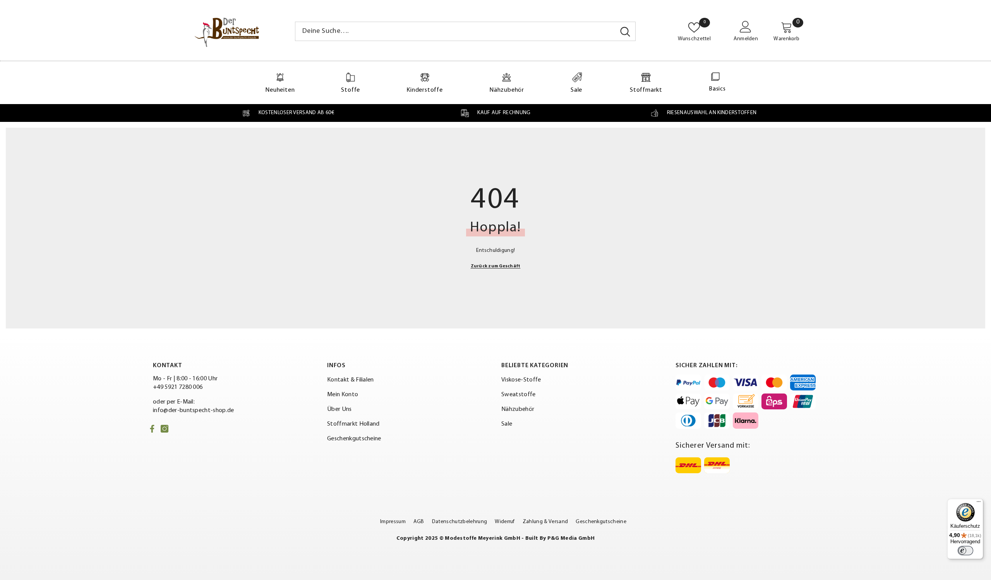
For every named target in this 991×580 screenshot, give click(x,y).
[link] (287, 113)
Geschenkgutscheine (601, 522)
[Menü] (978, 503)
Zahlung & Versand (545, 522)
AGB (418, 522)
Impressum (393, 522)
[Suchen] (465, 31)
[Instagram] (164, 428)
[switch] (965, 550)
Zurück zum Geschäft (496, 266)
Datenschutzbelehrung (459, 522)
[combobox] (455, 31)
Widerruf (505, 522)
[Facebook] (152, 428)
